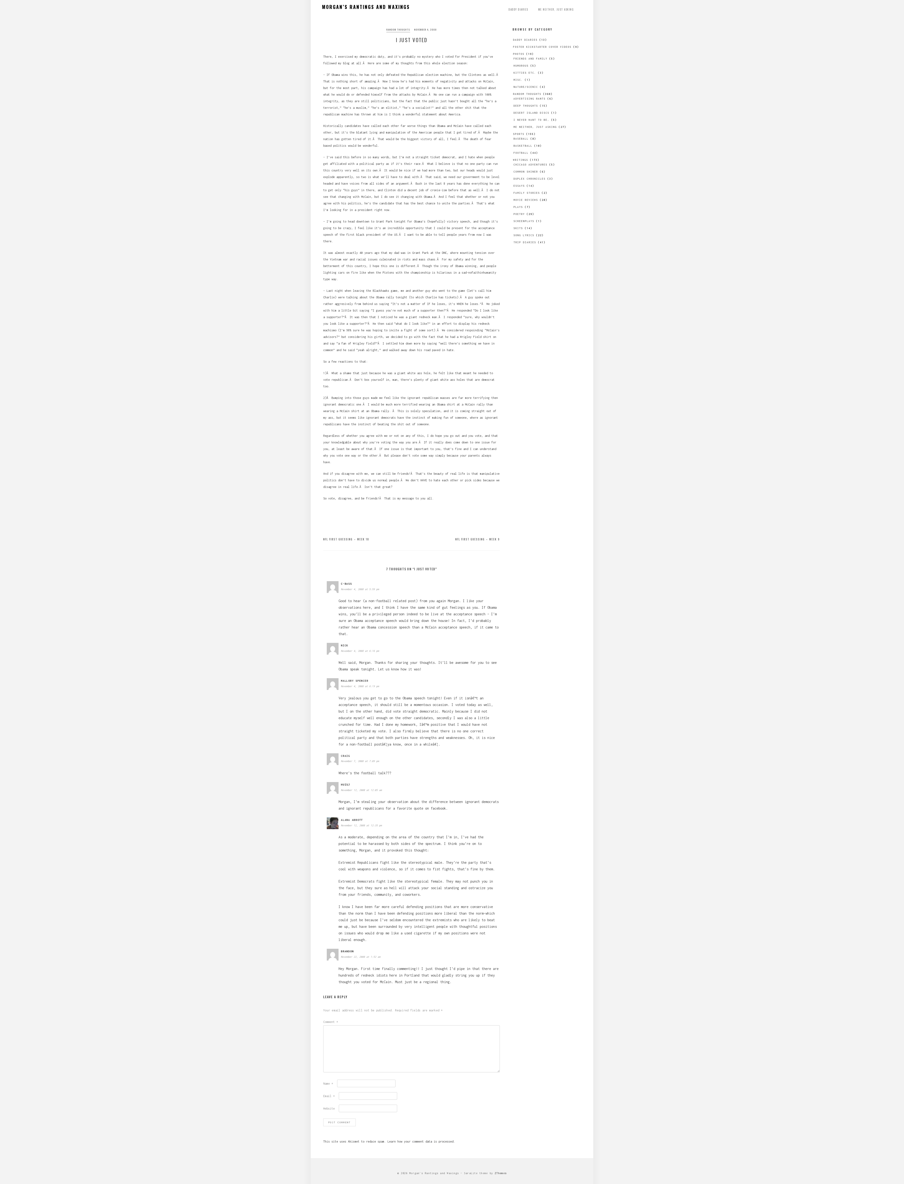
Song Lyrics (523, 235)
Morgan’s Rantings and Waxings (366, 6)
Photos (518, 54)
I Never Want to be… (531, 119)
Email (329, 1096)
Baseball (521, 138)
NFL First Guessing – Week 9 (477, 539)
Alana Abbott (352, 819)
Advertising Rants (529, 98)
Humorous (521, 65)
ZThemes (501, 1173)
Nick (344, 645)
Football (521, 152)
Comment (330, 1022)
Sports (518, 134)
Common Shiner (525, 171)
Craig (345, 755)
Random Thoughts (398, 29)
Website (329, 1108)
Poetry (519, 214)
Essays (519, 185)
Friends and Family (530, 58)
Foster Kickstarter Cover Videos (542, 46)
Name (328, 1083)
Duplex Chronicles (529, 178)
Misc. (518, 79)
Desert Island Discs (531, 112)
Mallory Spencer (354, 680)
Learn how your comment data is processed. (421, 1141)
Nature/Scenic (525, 86)
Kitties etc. (524, 72)
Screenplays (523, 221)
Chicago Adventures (530, 164)
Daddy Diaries (518, 9)
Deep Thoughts (525, 105)
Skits (518, 228)
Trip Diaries (524, 242)
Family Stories (526, 192)
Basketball (522, 145)
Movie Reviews (525, 200)
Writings (520, 159)
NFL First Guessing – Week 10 (346, 539)
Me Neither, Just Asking (556, 9)
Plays (518, 207)
